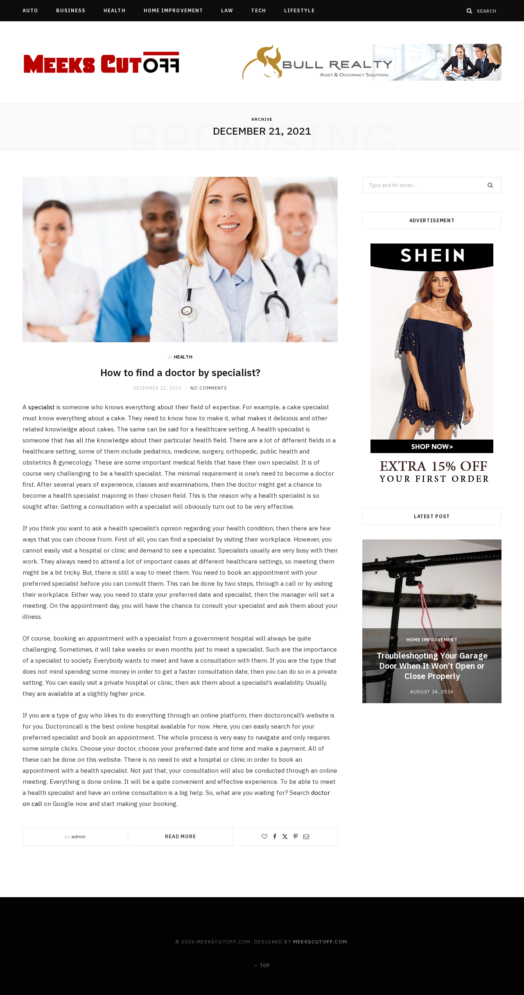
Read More (180, 836)
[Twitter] (285, 836)
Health (114, 10)
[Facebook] (274, 836)
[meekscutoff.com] (102, 62)
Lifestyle (299, 10)
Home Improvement (173, 10)
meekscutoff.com (320, 942)
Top (264, 965)
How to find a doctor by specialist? (180, 372)
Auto (30, 10)
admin (78, 836)
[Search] (469, 11)
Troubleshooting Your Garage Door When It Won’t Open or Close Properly (432, 665)
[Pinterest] (296, 836)
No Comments (208, 388)
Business (71, 10)
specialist (42, 407)
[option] (431, 621)
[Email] (306, 836)
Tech (258, 10)
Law (227, 10)
